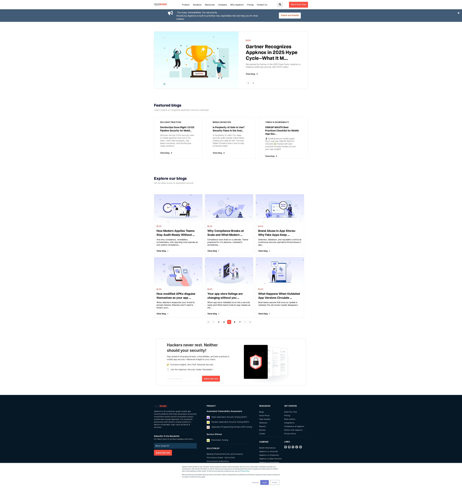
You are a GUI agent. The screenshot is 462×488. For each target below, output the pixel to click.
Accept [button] (264, 482)
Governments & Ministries (218, 461)
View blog (161, 251)
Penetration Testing (220, 440)
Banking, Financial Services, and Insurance (225, 454)
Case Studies (264, 419)
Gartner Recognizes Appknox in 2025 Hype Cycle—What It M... (271, 53)
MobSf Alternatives (267, 448)
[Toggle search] (280, 4)
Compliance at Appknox (294, 426)
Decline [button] (274, 482)
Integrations (289, 423)
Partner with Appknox (293, 430)
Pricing (287, 416)
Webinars (263, 423)
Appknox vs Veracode (268, 452)
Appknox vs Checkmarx (269, 462)
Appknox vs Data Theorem (270, 459)
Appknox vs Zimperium (269, 455)
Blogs (261, 412)
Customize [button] (255, 482)
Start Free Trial (290, 412)
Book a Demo (289, 419)
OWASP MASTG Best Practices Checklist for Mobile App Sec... (282, 130)
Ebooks (262, 430)
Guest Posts (264, 416)
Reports (262, 426)
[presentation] (248, 83)
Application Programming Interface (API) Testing (232, 427)
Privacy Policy (244, 471)
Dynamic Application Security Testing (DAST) (230, 422)
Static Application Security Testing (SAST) (229, 417)
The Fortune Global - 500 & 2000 (221, 458)
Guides (262, 434)
